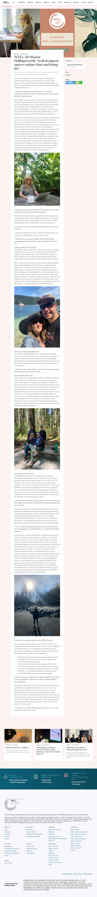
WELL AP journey (34, 708)
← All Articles (7, 6)
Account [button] (90, 2)
